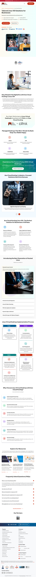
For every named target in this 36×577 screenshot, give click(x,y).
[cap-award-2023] (12, 567)
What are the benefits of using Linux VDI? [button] (9, 491)
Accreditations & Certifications (23, 533)
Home (3, 8)
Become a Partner (5, 556)
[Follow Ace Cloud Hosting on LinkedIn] (8, 573)
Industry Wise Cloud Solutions (6, 542)
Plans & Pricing (4, 550)
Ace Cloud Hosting (23, 575)
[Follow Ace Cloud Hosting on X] (4, 573)
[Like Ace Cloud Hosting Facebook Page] (2, 573)
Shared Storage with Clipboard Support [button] (11, 315)
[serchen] (22, 567)
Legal (19, 539)
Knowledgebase (21, 536)
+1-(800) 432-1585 (28, 556)
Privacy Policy (21, 541)
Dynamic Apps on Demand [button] (8, 311)
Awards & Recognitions (22, 532)
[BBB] (3, 567)
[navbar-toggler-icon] (24, 3)
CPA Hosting (4, 553)
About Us (20, 530)
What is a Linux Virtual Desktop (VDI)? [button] (9, 480)
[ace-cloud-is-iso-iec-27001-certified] (28, 567)
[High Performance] (16, 567)
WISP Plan (3, 541)
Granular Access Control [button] (8, 267)
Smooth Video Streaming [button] (8, 304)
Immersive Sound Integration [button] (9, 300)
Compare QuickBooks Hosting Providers (8, 547)
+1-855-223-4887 (13, 524)
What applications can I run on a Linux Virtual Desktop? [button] (12, 503)
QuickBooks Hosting (5, 530)
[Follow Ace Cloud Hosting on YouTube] (6, 573)
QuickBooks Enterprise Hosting (7, 532)
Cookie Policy (21, 542)
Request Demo (14, 23)
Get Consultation (6, 23)
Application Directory (22, 538)
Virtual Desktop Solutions (9, 8)
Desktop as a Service (5, 538)
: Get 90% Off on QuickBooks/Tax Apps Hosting (18, 0)
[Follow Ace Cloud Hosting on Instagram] (12, 573)
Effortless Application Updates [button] (9, 307)
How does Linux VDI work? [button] (7, 489)
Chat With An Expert (24, 524)
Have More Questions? (17, 508)
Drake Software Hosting (6, 536)
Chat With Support (23, 554)
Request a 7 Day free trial (18, 168)
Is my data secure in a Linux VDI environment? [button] (10, 500)
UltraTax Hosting (4, 535)
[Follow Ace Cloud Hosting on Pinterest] (10, 573)
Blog (19, 535)
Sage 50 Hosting (4, 533)
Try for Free (31, 3)
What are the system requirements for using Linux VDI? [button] (12, 494)
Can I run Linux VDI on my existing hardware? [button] (10, 497)
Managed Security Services (6, 539)
